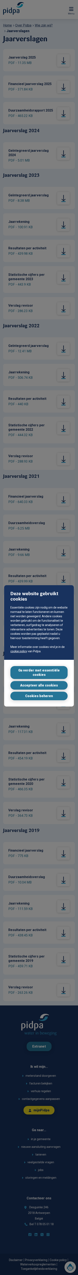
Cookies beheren (39, 696)
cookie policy (18, 651)
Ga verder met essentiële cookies (39, 672)
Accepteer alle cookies (39, 685)
